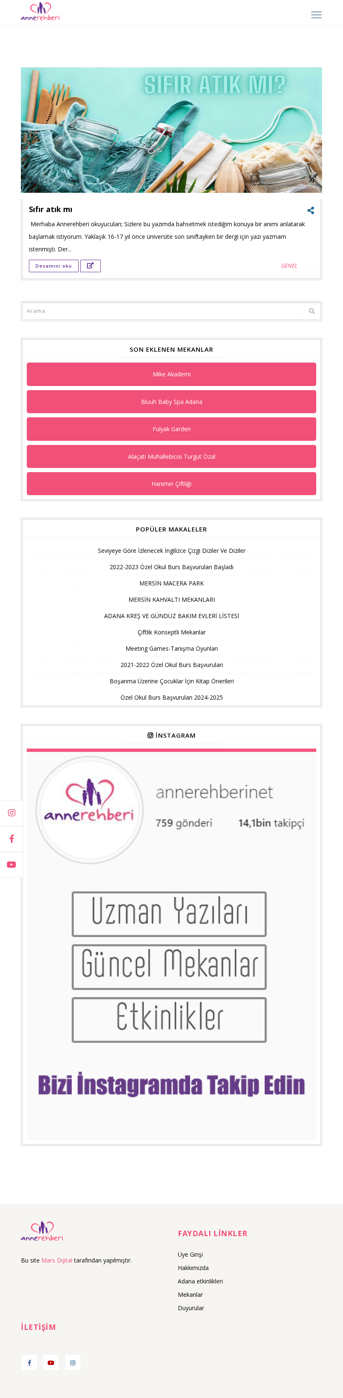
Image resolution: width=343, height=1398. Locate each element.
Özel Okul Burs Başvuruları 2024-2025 (171, 697)
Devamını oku (54, 266)
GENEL (289, 265)
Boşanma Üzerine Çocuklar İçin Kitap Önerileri (172, 681)
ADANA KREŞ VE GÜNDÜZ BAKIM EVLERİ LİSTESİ (171, 616)
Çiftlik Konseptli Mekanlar (172, 632)
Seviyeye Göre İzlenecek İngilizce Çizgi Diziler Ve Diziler (172, 551)
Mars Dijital (56, 1260)
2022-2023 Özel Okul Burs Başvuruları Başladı (171, 567)
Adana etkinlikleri (200, 1281)
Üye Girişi (190, 1254)
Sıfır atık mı (50, 209)
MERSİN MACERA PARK (171, 583)
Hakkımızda (193, 1268)
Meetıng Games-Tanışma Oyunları (171, 648)
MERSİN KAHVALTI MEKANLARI (171, 599)
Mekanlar (190, 1294)
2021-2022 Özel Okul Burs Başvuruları (171, 665)
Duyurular (191, 1308)
